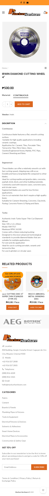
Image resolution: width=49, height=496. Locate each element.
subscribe (39, 467)
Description (8, 123)
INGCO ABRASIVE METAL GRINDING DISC (36, 296)
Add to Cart (23, 104)
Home (4, 68)
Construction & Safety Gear (14, 440)
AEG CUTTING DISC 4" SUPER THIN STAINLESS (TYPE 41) (12, 296)
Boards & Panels (9, 407)
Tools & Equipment (10, 417)
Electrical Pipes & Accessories (15, 436)
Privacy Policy (25, 478)
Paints (4, 398)
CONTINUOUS (20, 95)
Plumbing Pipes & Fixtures (13, 412)
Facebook (21, 2)
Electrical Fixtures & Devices (14, 422)
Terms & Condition (10, 478)
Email (27, 2)
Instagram (24, 2)
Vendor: (5, 114)
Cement (5, 402)
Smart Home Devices (11, 431)
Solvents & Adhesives (11, 426)
